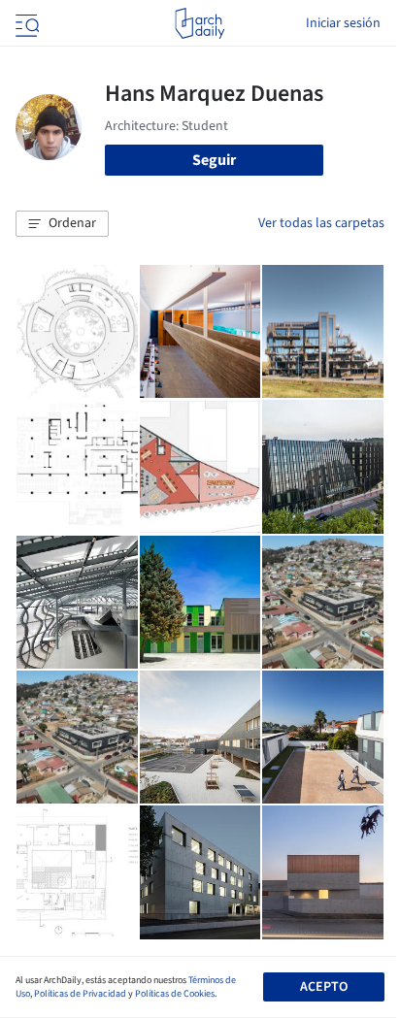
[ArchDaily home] (199, 23)
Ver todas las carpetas (321, 223)
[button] (62, 224)
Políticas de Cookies (175, 994)
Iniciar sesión (343, 23)
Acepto (324, 987)
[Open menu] (25, 23)
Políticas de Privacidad (80, 994)
